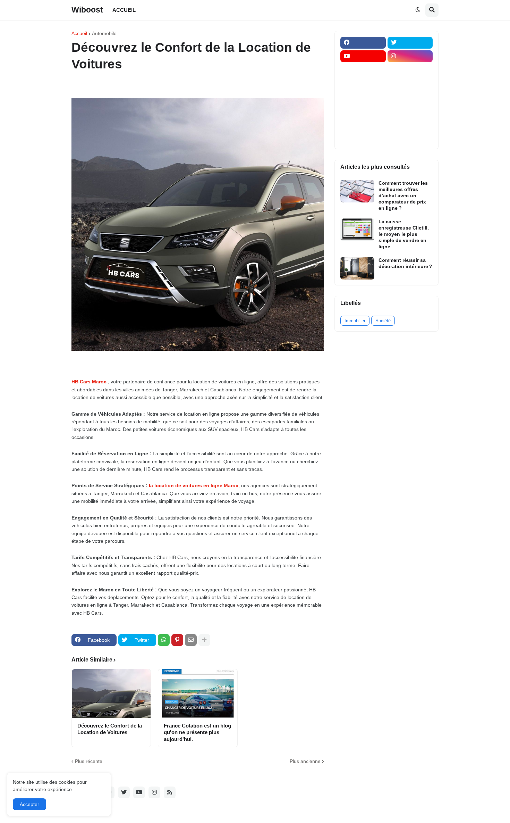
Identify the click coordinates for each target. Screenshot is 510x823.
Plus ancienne (305, 761)
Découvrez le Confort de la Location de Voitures (109, 729)
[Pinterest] (177, 640)
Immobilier (355, 320)
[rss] (170, 792)
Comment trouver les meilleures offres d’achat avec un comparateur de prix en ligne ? (403, 195)
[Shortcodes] (363, 137)
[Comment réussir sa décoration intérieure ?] (357, 268)
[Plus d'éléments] (204, 640)
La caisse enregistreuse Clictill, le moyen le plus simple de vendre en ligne (404, 234)
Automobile (104, 33)
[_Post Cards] (363, 83)
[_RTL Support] (363, 110)
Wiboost (87, 9)
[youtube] (363, 56)
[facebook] (363, 43)
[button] (417, 10)
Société (383, 320)
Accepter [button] (29, 804)
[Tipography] (410, 124)
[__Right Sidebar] (410, 70)
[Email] (191, 640)
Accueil (79, 33)
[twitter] (410, 43)
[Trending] (410, 110)
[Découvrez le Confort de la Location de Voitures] (111, 693)
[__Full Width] (363, 70)
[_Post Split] (410, 83)
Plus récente (88, 761)
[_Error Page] (410, 97)
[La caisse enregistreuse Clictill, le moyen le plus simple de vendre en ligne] (357, 229)
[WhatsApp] (164, 640)
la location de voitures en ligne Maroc (193, 485)
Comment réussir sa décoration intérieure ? (405, 263)
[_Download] (363, 97)
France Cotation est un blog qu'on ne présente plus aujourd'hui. (197, 732)
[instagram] (410, 56)
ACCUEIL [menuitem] (124, 10)
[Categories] (363, 124)
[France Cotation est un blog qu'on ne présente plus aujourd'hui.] (197, 693)
